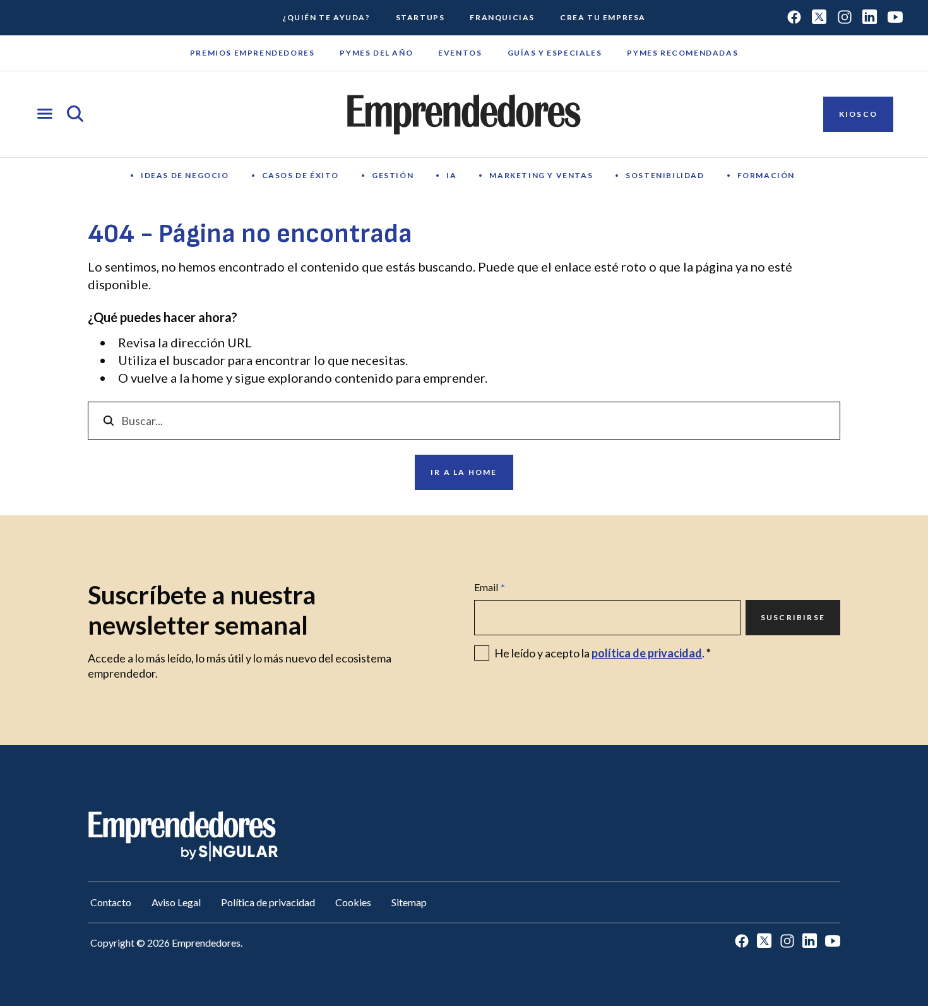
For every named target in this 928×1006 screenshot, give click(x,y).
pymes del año (376, 52)
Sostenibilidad (665, 175)
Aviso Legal (176, 902)
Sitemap (409, 902)
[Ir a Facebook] (794, 18)
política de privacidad (647, 653)
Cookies (353, 902)
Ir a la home (464, 472)
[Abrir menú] (45, 115)
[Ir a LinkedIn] (869, 18)
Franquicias (502, 17)
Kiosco (858, 114)
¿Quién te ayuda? (326, 17)
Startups (420, 17)
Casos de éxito (300, 175)
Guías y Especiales (555, 52)
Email (489, 587)
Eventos (460, 52)
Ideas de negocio (185, 175)
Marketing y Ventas (541, 175)
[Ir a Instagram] (844, 18)
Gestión (392, 175)
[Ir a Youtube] (895, 18)
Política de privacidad (268, 902)
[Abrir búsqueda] (75, 115)
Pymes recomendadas (682, 52)
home (207, 377)
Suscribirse (793, 617)
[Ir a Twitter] (819, 18)
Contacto (110, 902)
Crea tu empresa (603, 17)
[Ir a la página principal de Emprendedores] (464, 114)
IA (451, 175)
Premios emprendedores (252, 52)
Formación (766, 175)
